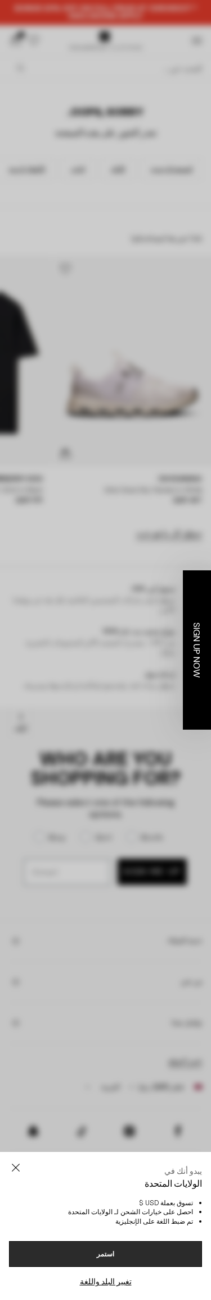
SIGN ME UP (53, 714)
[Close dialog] (204, 601)
